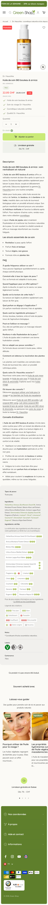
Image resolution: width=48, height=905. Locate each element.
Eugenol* (8, 520)
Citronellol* (18, 518)
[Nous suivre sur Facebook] (5, 856)
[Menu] (23, 881)
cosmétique (24, 215)
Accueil (5, 21)
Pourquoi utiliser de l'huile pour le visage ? (16, 745)
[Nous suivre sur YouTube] (19, 856)
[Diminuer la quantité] (6, 124)
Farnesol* (35, 518)
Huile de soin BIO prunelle (28, 400)
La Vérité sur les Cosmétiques (24, 602)
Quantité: (6, 119)
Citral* (29, 515)
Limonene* (37, 515)
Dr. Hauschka (8, 76)
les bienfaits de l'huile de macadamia (26, 395)
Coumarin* (9, 518)
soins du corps (35, 409)
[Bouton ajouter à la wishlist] (43, 27)
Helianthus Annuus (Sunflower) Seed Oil (20, 505)
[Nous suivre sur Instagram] (12, 856)
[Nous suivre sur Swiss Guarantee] (26, 856)
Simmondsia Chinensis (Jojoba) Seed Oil (25, 513)
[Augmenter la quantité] (16, 124)
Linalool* (22, 515)
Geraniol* (26, 518)
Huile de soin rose (19, 378)
